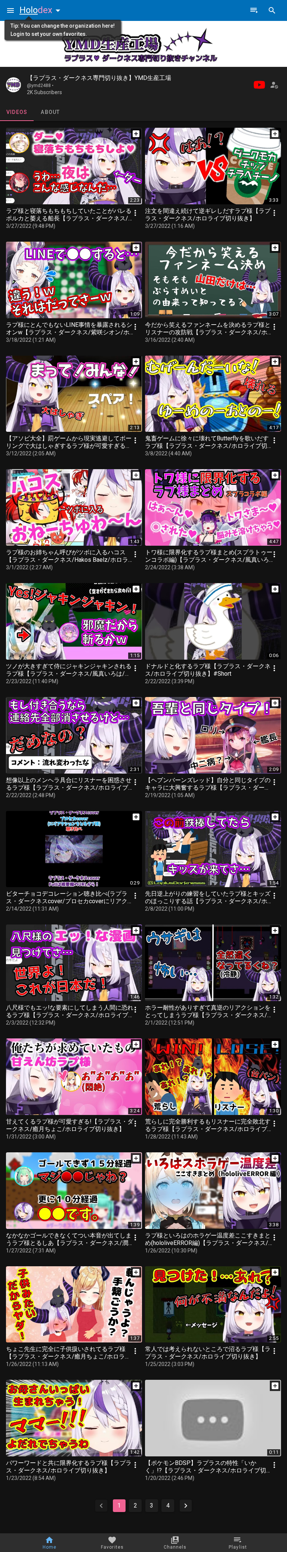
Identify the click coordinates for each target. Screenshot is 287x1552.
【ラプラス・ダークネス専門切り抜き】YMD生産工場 (99, 77)
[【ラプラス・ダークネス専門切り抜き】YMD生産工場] (13, 84)
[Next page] (186, 1506)
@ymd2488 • (40, 85)
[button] (41, 10)
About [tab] (50, 112)
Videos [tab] (17, 112)
